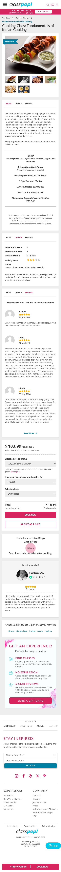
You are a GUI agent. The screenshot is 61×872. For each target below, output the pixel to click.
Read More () (30, 433)
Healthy (48, 631)
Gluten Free (21, 631)
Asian (40, 631)
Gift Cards (8, 805)
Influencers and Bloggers (45, 809)
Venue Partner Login (43, 812)
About (9, 103)
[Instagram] (16, 776)
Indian (32, 631)
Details (18, 103)
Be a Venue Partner (13, 799)
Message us (15, 471)
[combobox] (30, 755)
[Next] (52, 55)
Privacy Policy (48, 826)
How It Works (10, 802)
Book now (30, 514)
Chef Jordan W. (36, 573)
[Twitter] (37, 776)
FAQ (35, 815)
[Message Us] (53, 4)
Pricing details (50, 508)
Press (35, 805)
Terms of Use (30, 826)
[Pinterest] (44, 776)
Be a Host (8, 795)
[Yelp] (30, 776)
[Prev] (9, 55)
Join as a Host (39, 802)
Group (11, 631)
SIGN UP (30, 765)
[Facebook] (23, 776)
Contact (36, 795)
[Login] (56, 4)
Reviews (29, 103)
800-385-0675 (39, 837)
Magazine (8, 809)
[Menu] (5, 4)
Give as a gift (31, 524)
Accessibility (12, 826)
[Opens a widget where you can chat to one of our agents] (53, 845)
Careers (36, 799)
